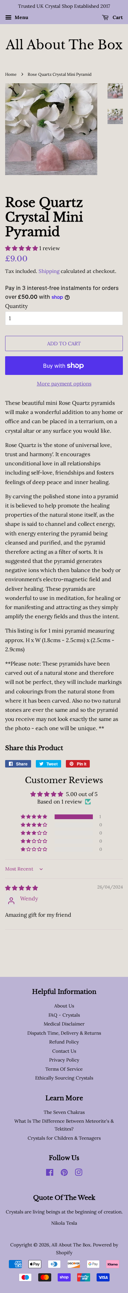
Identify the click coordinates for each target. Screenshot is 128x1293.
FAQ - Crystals (64, 1015)
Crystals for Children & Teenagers (64, 1138)
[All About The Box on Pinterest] (64, 1174)
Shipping (49, 271)
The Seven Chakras (64, 1112)
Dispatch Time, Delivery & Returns (64, 1033)
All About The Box (64, 45)
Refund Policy (64, 1042)
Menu (20, 17)
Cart (117, 17)
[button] (22, 248)
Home (11, 74)
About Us (64, 1006)
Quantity (16, 306)
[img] (21, 887)
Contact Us (64, 1051)
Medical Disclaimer (64, 1024)
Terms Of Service (64, 1069)
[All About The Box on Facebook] (50, 1174)
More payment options (64, 383)
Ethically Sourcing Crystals (64, 1078)
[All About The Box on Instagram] (78, 1174)
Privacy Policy (64, 1060)
